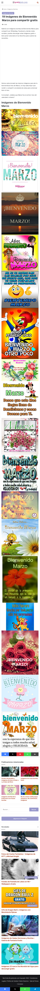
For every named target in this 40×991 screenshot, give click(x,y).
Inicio (4, 9)
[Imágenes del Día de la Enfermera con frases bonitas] (10, 790)
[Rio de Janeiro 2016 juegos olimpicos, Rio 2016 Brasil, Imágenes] (30, 790)
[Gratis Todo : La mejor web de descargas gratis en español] (20, 2)
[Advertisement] (20, 61)
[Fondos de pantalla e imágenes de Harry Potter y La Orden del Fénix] (10, 772)
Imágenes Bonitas (12, 9)
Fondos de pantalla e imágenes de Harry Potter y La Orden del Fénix (10, 780)
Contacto (20, 984)
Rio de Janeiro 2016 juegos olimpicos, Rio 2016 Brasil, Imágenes (29, 798)
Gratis (7, 978)
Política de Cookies (12, 981)
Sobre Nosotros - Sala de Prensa (28, 981)
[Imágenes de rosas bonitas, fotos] (30, 772)
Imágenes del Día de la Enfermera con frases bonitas (8, 798)
